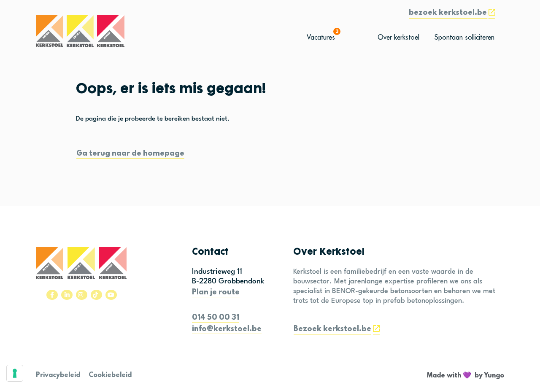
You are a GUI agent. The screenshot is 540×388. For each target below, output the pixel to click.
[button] (452, 14)
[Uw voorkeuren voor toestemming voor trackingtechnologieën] (15, 373)
